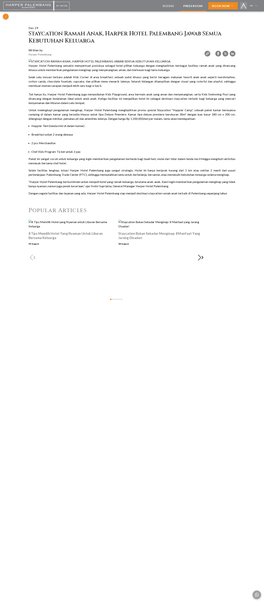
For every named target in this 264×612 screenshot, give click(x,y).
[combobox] (254, 5)
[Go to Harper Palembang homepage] (36, 10)
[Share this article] (207, 53)
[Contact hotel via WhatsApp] (257, 594)
